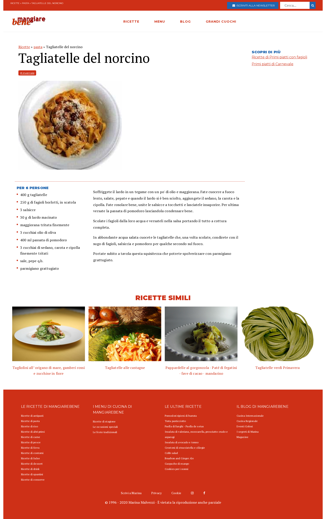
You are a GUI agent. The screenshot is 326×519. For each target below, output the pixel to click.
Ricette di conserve (33, 479)
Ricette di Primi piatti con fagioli (279, 57)
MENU (159, 22)
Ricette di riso (29, 426)
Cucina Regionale (247, 421)
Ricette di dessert (32, 463)
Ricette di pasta (30, 421)
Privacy (156, 493)
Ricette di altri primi (33, 431)
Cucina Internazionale (250, 415)
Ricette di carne (30, 437)
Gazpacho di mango (177, 463)
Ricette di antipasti (32, 415)
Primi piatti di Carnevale (272, 64)
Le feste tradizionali (105, 432)
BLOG (185, 22)
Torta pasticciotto (175, 421)
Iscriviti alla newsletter (255, 5)
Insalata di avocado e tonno (181, 442)
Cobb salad (171, 453)
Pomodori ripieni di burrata (181, 415)
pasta (25, 3)
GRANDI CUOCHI (221, 22)
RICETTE (131, 22)
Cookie (176, 493)
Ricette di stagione (104, 421)
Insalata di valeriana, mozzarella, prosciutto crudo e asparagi (196, 434)
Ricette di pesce (31, 442)
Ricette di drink (30, 469)
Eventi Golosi (245, 426)
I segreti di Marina (248, 431)
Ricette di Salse (30, 458)
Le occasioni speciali (105, 426)
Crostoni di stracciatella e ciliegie (185, 447)
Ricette (15, 3)
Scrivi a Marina (131, 493)
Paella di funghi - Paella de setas (184, 426)
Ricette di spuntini (32, 474)
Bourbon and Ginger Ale (179, 458)
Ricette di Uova (30, 447)
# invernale (27, 73)
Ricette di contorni (32, 453)
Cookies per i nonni (176, 469)
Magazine (242, 437)
